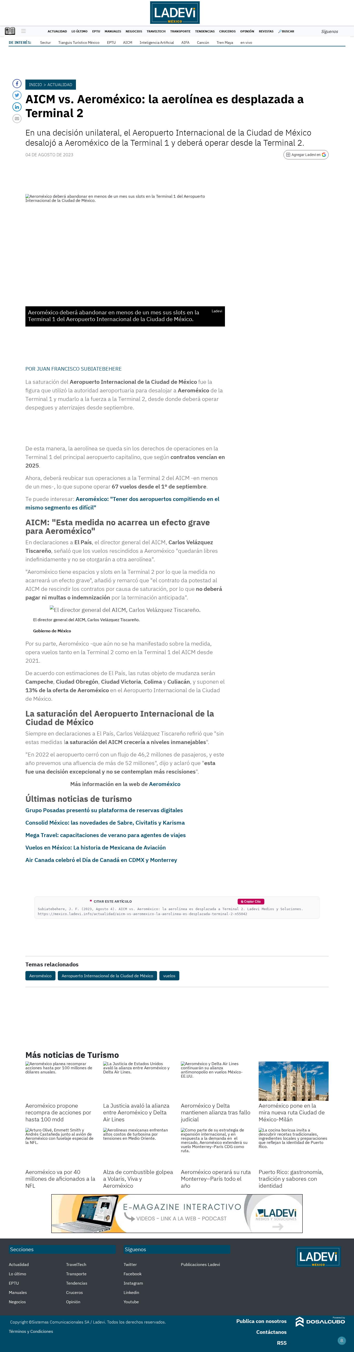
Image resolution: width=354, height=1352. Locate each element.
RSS (282, 1342)
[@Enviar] (17, 118)
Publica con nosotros (261, 1321)
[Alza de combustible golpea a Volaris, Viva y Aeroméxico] (138, 1147)
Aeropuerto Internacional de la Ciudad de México (107, 975)
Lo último (80, 31)
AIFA (185, 42)
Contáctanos (271, 1331)
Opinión (247, 31)
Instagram (133, 1283)
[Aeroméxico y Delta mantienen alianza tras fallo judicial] (216, 1081)
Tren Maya (225, 42)
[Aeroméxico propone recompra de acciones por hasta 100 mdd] (60, 1081)
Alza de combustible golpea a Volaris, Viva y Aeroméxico (138, 1178)
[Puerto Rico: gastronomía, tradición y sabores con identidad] (294, 1147)
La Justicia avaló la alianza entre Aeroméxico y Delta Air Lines (136, 1112)
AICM (127, 42)
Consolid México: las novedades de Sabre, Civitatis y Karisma (105, 822)
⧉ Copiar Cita (251, 901)
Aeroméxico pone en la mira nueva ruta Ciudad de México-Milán (292, 1112)
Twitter (130, 1264)
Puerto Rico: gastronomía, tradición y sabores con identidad (291, 1178)
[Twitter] (17, 95)
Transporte (180, 31)
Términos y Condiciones (31, 1331)
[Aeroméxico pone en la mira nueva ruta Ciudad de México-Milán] (294, 1081)
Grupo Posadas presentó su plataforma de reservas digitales (104, 810)
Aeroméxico (164, 784)
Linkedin (131, 1292)
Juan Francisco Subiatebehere (79, 368)
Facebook (132, 1273)
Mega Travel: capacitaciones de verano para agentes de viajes (105, 835)
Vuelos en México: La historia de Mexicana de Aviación (95, 847)
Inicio (35, 84)
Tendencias (205, 31)
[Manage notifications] (342, 1340)
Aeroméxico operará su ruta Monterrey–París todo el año (216, 1178)
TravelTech (156, 31)
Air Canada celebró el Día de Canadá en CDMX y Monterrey (101, 859)
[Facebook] (17, 83)
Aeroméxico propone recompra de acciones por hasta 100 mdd (58, 1112)
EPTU (96, 31)
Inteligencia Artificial (157, 42)
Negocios (134, 31)
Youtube (131, 1301)
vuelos (169, 975)
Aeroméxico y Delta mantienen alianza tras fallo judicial (215, 1112)
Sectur (45, 42)
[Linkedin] (17, 106)
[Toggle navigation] (22, 31)
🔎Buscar (286, 31)
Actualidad (57, 31)
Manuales (113, 31)
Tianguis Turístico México (79, 42)
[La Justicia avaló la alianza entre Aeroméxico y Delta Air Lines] (138, 1081)
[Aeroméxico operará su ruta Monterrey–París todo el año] (216, 1147)
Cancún (203, 42)
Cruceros (227, 31)
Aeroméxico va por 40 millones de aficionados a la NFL (60, 1178)
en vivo (246, 42)
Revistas (266, 31)
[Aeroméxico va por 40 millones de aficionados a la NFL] (60, 1147)
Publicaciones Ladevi (200, 1264)
